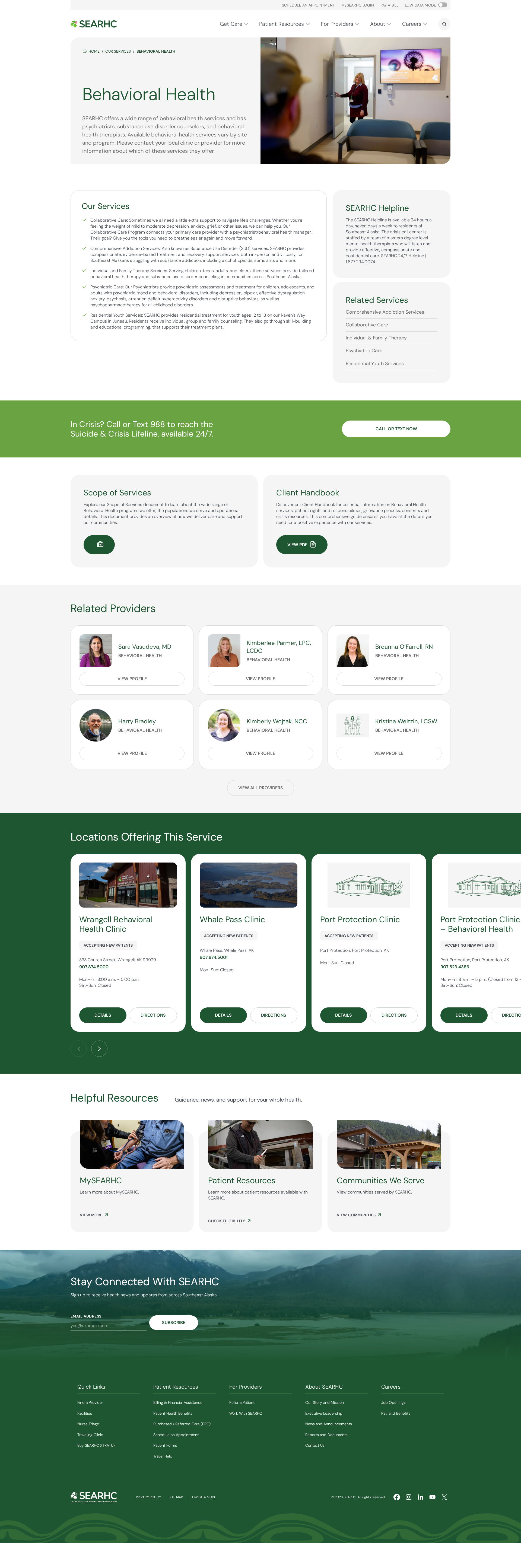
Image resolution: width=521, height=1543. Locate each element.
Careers (411, 24)
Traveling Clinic (90, 1434)
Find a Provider (90, 1402)
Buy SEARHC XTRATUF (96, 1445)
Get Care (231, 24)
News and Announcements (328, 1423)
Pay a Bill (389, 5)
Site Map (176, 1497)
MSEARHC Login (357, 5)
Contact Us (315, 1445)
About (377, 24)
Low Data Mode (203, 1497)
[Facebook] (396, 1497)
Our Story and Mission (324, 1402)
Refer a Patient (242, 1402)
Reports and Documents (326, 1434)
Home (94, 51)
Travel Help (162, 1456)
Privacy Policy (148, 1497)
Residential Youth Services (375, 363)
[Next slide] (99, 1049)
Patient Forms (165, 1445)
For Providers (337, 24)
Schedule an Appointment (308, 5)
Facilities (84, 1413)
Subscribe (173, 1322)
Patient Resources (281, 24)
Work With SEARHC (245, 1413)
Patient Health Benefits (172, 1413)
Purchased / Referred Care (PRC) (182, 1423)
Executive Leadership (323, 1413)
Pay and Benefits (395, 1413)
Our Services (118, 51)
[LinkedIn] (420, 1497)
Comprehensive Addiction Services (385, 312)
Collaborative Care (367, 325)
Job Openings (393, 1402)
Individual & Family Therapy (376, 338)
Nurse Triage (88, 1423)
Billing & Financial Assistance (177, 1402)
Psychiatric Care (364, 350)
